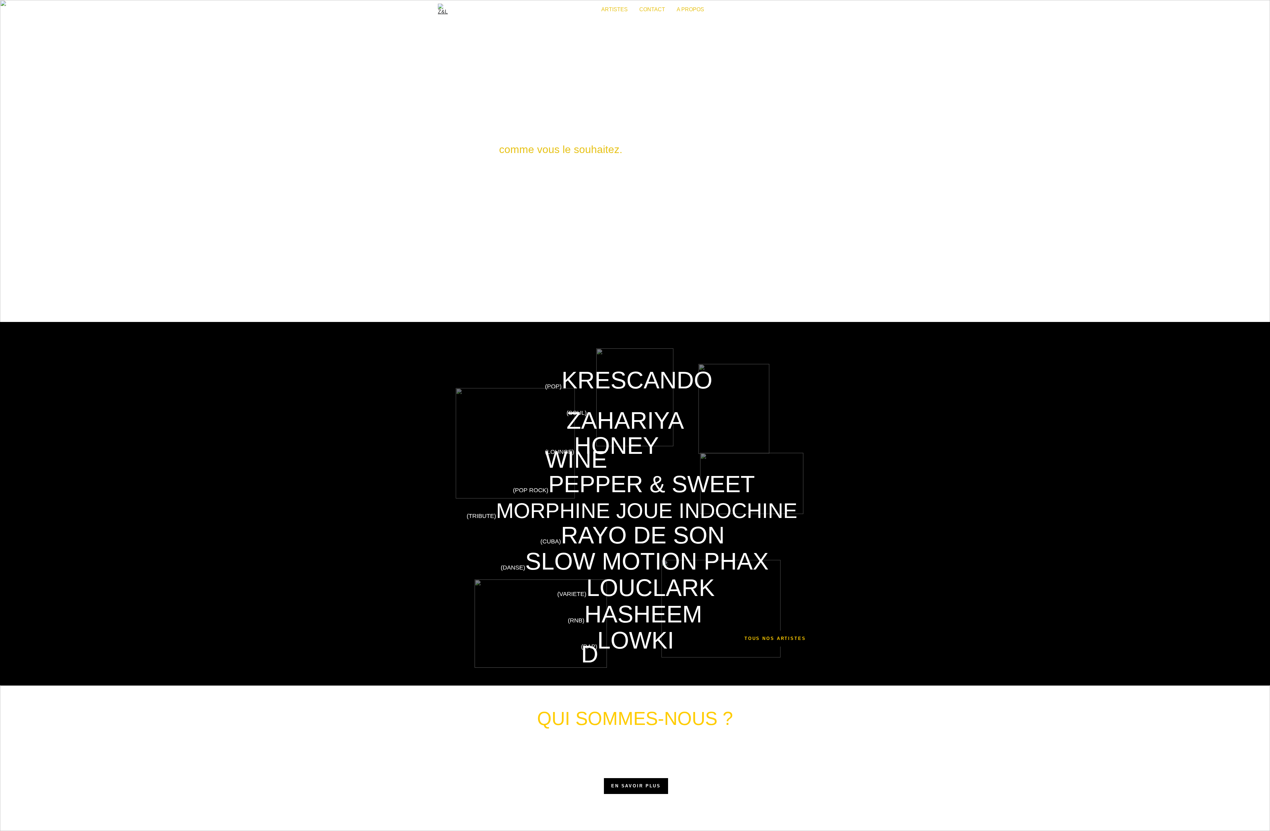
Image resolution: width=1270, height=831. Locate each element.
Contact (652, 9)
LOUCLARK (650, 587)
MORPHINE (553, 511)
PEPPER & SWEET (651, 484)
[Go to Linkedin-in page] (829, 9)
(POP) (553, 386)
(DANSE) (513, 567)
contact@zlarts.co (488, 815)
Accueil (578, 9)
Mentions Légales (649, 815)
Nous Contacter (635, 270)
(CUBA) (550, 541)
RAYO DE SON (643, 535)
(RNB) (576, 620)
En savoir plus (636, 785)
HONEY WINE (605, 452)
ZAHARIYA (625, 420)
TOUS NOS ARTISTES (775, 638)
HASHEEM (643, 614)
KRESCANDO (637, 380)
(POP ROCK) (530, 490)
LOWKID (627, 647)
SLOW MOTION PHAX (647, 561)
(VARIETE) (571, 594)
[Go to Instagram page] (808, 9)
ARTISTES (614, 9)
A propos (690, 9)
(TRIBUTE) (481, 516)
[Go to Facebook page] (820, 9)
